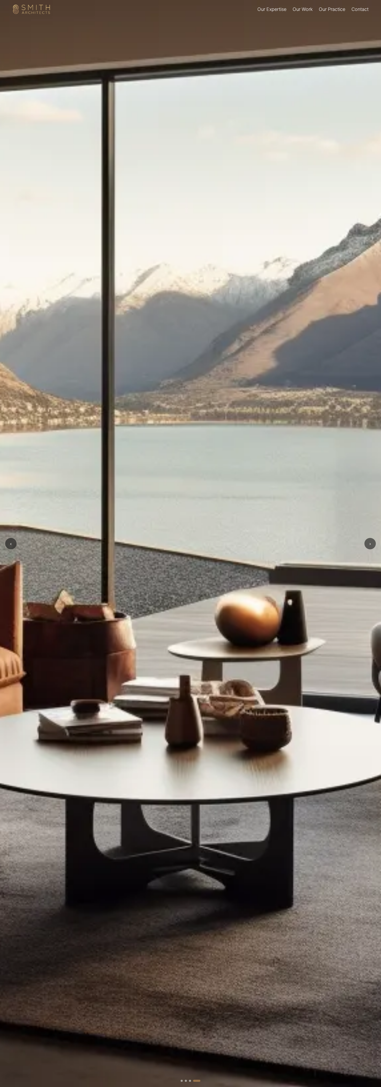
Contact (360, 9)
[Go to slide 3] (195, 1081)
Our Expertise (271, 9)
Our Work (303, 9)
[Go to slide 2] (191, 1081)
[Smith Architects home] (31, 9)
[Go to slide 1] (184, 1081)
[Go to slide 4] (199, 1081)
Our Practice (332, 9)
